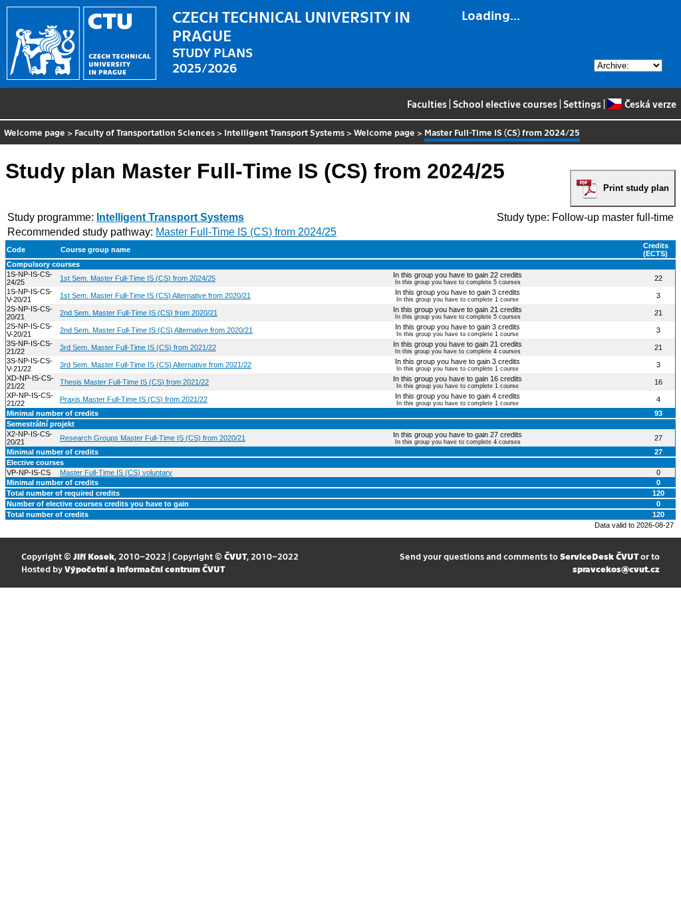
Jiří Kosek (93, 556)
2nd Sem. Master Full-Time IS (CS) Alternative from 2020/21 (156, 330)
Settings (582, 104)
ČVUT (235, 556)
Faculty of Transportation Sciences (144, 132)
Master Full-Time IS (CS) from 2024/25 (246, 232)
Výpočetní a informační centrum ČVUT (145, 569)
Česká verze (650, 104)
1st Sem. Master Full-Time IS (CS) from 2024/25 (137, 278)
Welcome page (34, 132)
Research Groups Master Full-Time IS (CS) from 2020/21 (152, 438)
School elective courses (505, 104)
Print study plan (636, 188)
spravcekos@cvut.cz (616, 569)
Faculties (427, 104)
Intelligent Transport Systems (284, 132)
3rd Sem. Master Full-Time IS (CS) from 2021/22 (138, 347)
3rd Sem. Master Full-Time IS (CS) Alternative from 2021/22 (155, 365)
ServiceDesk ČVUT (599, 556)
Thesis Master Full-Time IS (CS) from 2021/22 (134, 382)
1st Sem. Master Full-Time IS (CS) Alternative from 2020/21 (155, 295)
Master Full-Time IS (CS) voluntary (116, 472)
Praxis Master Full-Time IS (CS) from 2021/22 (133, 399)
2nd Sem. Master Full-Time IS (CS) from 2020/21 (138, 313)
